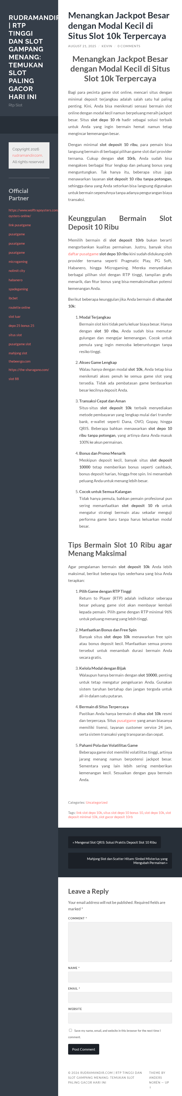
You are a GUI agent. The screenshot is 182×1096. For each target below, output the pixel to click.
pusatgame (17, 234)
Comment (77, 918)
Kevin (107, 46)
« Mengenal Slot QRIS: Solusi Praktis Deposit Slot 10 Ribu (114, 842)
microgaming (18, 261)
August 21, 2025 (82, 46)
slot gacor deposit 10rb (116, 817)
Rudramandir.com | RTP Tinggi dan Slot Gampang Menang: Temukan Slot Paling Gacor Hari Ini (105, 1077)
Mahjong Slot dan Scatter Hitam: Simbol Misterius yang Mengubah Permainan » (127, 861)
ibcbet (13, 298)
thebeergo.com (19, 361)
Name (74, 968)
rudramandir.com (27, 155)
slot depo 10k (154, 813)
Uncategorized (96, 802)
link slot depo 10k (89, 813)
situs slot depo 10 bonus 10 (123, 813)
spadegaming (18, 289)
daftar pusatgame (83, 253)
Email (74, 988)
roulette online (19, 307)
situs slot (15, 335)
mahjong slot (18, 353)
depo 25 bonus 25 (21, 326)
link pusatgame (20, 225)
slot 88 (14, 379)
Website (75, 1009)
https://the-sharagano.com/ (29, 370)
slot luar (15, 316)
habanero (15, 280)
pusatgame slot (20, 344)
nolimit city (17, 271)
